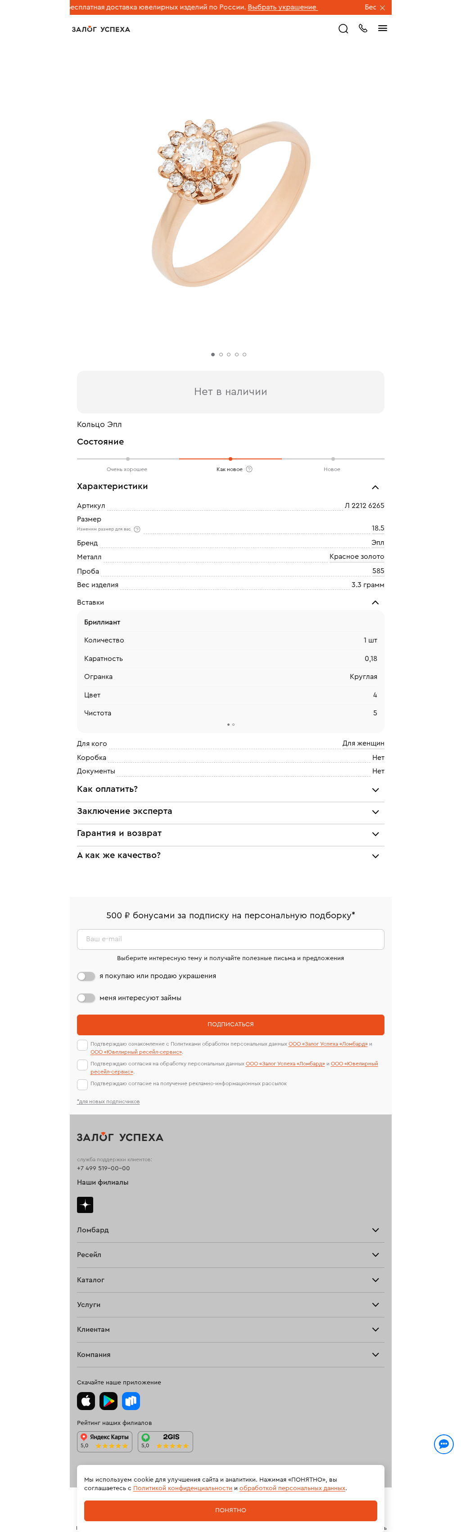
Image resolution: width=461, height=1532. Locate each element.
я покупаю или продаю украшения (157, 975)
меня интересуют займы (140, 998)
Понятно (230, 1510)
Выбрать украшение (248, 7)
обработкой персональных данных (292, 1488)
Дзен (85, 1205)
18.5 (378, 528)
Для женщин (363, 743)
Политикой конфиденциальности (182, 1488)
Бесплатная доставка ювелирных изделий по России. (121, 7)
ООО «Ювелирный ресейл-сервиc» (136, 1052)
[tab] (228, 724)
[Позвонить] (363, 27)
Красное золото (357, 556)
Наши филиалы (103, 1182)
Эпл (377, 542)
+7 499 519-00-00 (103, 1168)
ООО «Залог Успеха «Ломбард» (328, 1044)
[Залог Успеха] (101, 28)
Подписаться (231, 1024)
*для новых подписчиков (108, 1101)
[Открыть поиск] (343, 29)
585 (378, 571)
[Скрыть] (382, 8)
